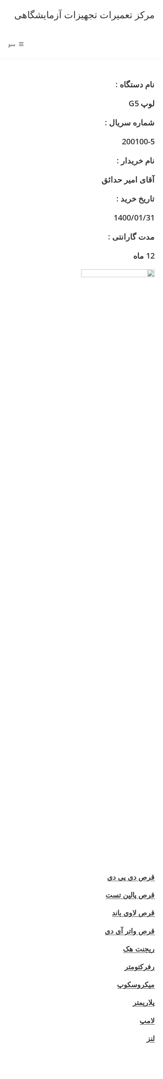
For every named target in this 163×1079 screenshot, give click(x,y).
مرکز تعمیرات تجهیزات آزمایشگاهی (84, 14)
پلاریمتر (144, 1002)
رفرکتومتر (140, 966)
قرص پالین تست (130, 894)
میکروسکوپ (136, 984)
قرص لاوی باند (133, 912)
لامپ (147, 1020)
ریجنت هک (139, 948)
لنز (151, 1038)
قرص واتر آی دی (130, 930)
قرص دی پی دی (131, 877)
